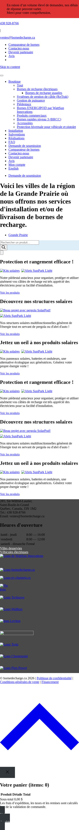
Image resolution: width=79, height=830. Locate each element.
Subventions (16, 134)
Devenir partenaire (20, 157)
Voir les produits (10, 292)
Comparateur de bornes (23, 44)
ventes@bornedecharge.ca (17, 37)
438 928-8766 (9, 23)
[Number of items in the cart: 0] (1, 252)
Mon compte (16, 164)
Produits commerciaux (32, 115)
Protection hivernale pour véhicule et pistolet (46, 127)
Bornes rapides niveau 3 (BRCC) (39, 119)
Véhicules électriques (14, 552)
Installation (15, 130)
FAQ (11, 142)
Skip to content (10, 67)
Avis (11, 161)
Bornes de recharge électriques (37, 89)
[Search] (3, 247)
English (13, 168)
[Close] (7, 772)
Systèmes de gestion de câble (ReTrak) (42, 96)
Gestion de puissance (31, 100)
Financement (50, 682)
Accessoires (25, 123)
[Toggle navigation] (1, 75)
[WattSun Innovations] (39, 561)
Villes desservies (11, 548)
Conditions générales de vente (19, 682)
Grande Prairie (18, 235)
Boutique (14, 81)
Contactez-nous (18, 153)
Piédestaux (24, 104)
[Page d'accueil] (39, 71)
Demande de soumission (24, 146)
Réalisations (16, 138)
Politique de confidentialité (54, 678)
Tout (20, 85)
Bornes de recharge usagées (43, 93)
